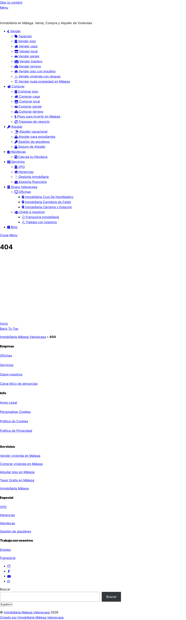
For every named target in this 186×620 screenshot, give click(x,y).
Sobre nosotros (11, 374)
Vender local (28, 51)
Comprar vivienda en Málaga (21, 464)
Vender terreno (29, 66)
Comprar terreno (30, 111)
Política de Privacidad (16, 431)
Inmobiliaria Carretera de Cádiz (47, 202)
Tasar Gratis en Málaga (17, 480)
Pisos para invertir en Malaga (38, 116)
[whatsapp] (8, 581)
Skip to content (11, 2)
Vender (15, 31)
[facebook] (8, 571)
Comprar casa (29, 96)
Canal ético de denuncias (19, 384)
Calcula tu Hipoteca (32, 157)
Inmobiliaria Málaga (14, 488)
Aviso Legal (8, 402)
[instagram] (8, 566)
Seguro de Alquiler (31, 146)
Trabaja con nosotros (41, 222)
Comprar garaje (30, 106)
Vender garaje (28, 56)
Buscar (5, 589)
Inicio (4, 323)
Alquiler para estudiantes (36, 136)
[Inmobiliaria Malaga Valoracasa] (18, 18)
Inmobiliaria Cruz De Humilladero (48, 197)
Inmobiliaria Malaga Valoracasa (27, 612)
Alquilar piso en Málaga (17, 472)
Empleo (5, 550)
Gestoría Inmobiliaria (33, 177)
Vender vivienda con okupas (39, 76)
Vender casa (27, 46)
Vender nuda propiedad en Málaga (44, 81)
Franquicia (7, 558)
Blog (13, 227)
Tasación (25, 36)
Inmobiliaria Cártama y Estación (48, 207)
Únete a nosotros (32, 212)
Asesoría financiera (32, 182)
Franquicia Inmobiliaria (42, 217)
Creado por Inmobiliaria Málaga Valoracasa (32, 617)
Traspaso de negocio (34, 121)
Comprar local (29, 101)
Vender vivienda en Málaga (20, 456)
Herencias (25, 172)
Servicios (17, 162)
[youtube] (9, 576)
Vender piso (26, 41)
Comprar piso (27, 91)
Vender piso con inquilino (37, 71)
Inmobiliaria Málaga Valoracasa (23, 337)
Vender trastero (30, 61)
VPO (21, 167)
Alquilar (16, 127)
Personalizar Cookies (15, 412)
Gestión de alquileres (34, 142)
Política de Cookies (14, 421)
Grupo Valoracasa (23, 187)
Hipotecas (18, 152)
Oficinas (24, 192)
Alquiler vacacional (33, 131)
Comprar (18, 86)
